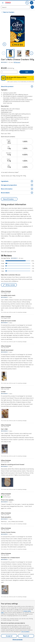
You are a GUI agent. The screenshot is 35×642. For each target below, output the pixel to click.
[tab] (10, 53)
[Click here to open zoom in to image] (4, 44)
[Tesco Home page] (8, 3)
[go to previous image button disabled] (3, 53)
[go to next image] (31, 53)
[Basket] (31, 2)
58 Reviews (17, 62)
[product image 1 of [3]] (17, 31)
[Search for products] (32, 7)
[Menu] (2, 2)
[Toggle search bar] (27, 2)
